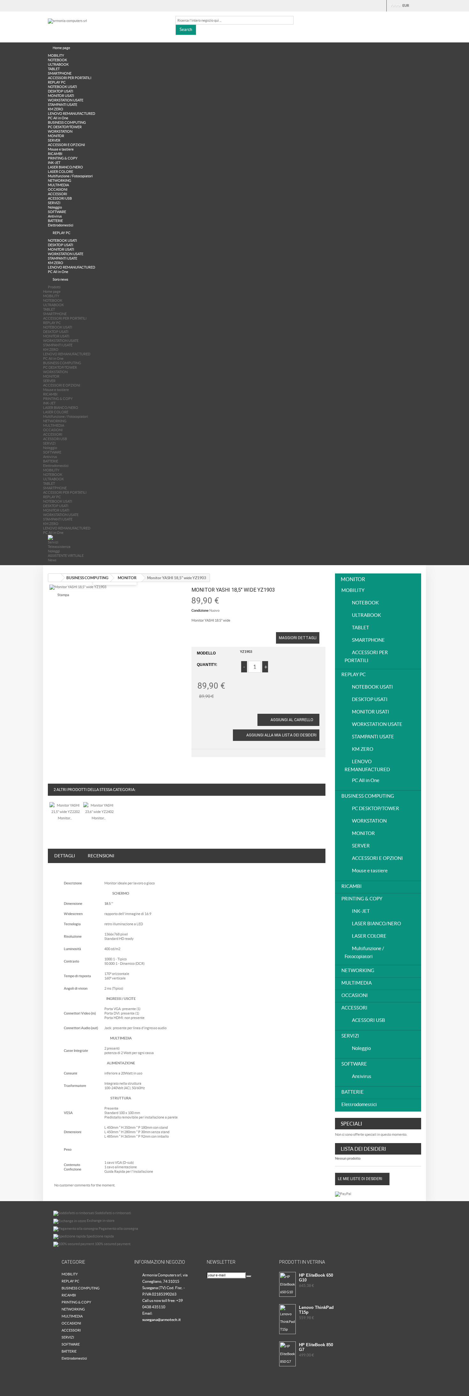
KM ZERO (55, 109)
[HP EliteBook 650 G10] (287, 1284)
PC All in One (58, 118)
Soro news (60, 279)
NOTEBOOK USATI (62, 87)
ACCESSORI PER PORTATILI (69, 78)
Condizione (200, 610)
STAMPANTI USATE (62, 105)
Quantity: (207, 664)
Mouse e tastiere (61, 149)
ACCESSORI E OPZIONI (66, 145)
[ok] (248, 1276)
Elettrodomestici (60, 225)
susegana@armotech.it (161, 1320)
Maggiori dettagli (297, 638)
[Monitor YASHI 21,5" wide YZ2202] (65, 808)
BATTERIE (55, 221)
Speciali (351, 1123)
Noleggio (55, 207)
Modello (206, 653)
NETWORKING (59, 180)
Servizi (53, 542)
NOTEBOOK (57, 60)
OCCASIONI (57, 189)
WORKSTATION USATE (65, 100)
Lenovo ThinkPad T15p (316, 1309)
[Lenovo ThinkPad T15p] (287, 1319)
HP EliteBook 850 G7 (316, 1347)
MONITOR (56, 136)
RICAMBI (55, 154)
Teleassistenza (59, 547)
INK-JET (54, 163)
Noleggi (54, 551)
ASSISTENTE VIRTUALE (66, 556)
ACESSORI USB (60, 198)
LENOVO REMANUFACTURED (71, 113)
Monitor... (65, 818)
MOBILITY (56, 55)
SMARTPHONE (59, 73)
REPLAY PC (57, 82)
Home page (61, 48)
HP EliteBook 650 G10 (316, 1277)
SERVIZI (54, 203)
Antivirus (55, 216)
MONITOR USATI (61, 96)
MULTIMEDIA (58, 185)
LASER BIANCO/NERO (65, 167)
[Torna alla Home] (54, 578)
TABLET (54, 69)
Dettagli (64, 855)
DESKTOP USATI (60, 91)
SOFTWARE (57, 212)
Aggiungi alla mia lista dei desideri (280, 735)
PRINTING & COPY (63, 158)
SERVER (54, 140)
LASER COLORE (60, 172)
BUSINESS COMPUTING (67, 122)
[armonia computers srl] (107, 25)
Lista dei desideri (363, 1149)
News (52, 560)
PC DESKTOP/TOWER (65, 127)
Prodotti (54, 287)
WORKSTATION (60, 131)
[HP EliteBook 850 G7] (287, 1353)
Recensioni (101, 855)
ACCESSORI (57, 194)
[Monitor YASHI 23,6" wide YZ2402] (99, 808)
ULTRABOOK (58, 64)
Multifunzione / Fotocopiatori (70, 176)
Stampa (63, 595)
